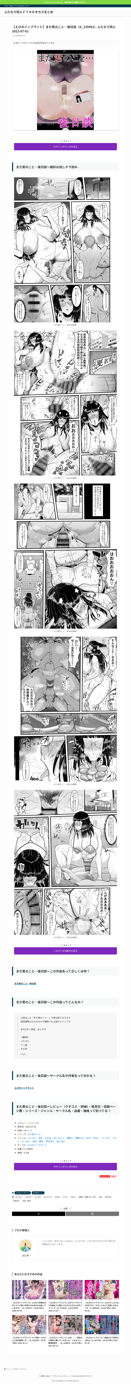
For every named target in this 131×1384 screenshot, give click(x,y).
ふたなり (32, 1138)
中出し (96, 1138)
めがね (48, 1138)
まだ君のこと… (35, 1134)
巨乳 (40, 1138)
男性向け (50, 1141)
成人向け (61, 1141)
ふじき (25, 1255)
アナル (65, 1197)
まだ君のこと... (38, 1193)
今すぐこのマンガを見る (66, 146)
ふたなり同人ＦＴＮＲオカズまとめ (28, 11)
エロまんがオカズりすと (81, 1376)
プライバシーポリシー (61, 1376)
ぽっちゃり (59, 1138)
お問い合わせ (45, 1376)
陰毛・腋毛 (38, 1141)
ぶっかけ (106, 1138)
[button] (38, 1214)
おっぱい (26, 1141)
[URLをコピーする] (92, 1214)
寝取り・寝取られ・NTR (79, 1138)
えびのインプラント (37, 1145)
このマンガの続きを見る (66, 950)
